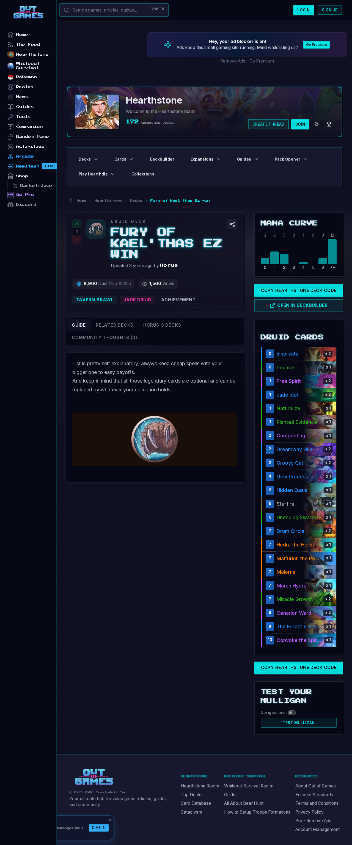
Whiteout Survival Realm (248, 786)
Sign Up (330, 10)
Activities (30, 146)
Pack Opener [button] (287, 159)
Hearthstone (32, 54)
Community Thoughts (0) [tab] (104, 337)
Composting (291, 435)
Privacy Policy (309, 812)
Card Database (196, 803)
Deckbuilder (162, 159)
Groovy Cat (290, 463)
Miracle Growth (295, 599)
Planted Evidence (297, 422)
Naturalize (288, 408)
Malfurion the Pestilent (299, 558)
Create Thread (268, 124)
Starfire (286, 504)
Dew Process (292, 477)
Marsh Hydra (291, 586)
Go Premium (316, 44)
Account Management (317, 829)
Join (300, 124)
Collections (142, 174)
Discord (26, 204)
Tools (23, 116)
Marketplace (36, 185)
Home (22, 34)
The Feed (28, 44)
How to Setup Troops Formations (257, 812)
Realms (25, 86)
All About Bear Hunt (243, 803)
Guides (231, 794)
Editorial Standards (314, 794)
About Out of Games (315, 786)
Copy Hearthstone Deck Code (299, 290)
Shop (22, 176)
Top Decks (192, 794)
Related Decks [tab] (114, 325)
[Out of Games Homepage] (94, 777)
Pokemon (26, 76)
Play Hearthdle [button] (93, 174)
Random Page (32, 136)
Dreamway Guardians (299, 449)
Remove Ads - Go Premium (247, 61)
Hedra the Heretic (297, 545)
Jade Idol (287, 395)
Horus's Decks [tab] (162, 325)
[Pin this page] (70, 200)
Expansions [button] (202, 159)
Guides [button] (244, 159)
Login (303, 10)
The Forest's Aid (296, 626)
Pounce (285, 367)
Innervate (288, 354)
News (22, 96)
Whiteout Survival (28, 65)
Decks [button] (85, 159)
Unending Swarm (296, 517)
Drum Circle (290, 531)
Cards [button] (120, 159)
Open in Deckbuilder (302, 305)
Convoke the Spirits (299, 640)
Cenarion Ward (294, 613)
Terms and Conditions (317, 803)
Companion (29, 126)
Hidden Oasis (292, 490)
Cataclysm (191, 812)
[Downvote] (76, 239)
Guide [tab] (79, 325)
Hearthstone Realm (200, 786)
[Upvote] (76, 223)
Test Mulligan (299, 723)
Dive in (99, 827)
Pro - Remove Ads (313, 820)
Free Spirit (289, 381)
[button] (232, 224)
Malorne (286, 572)
